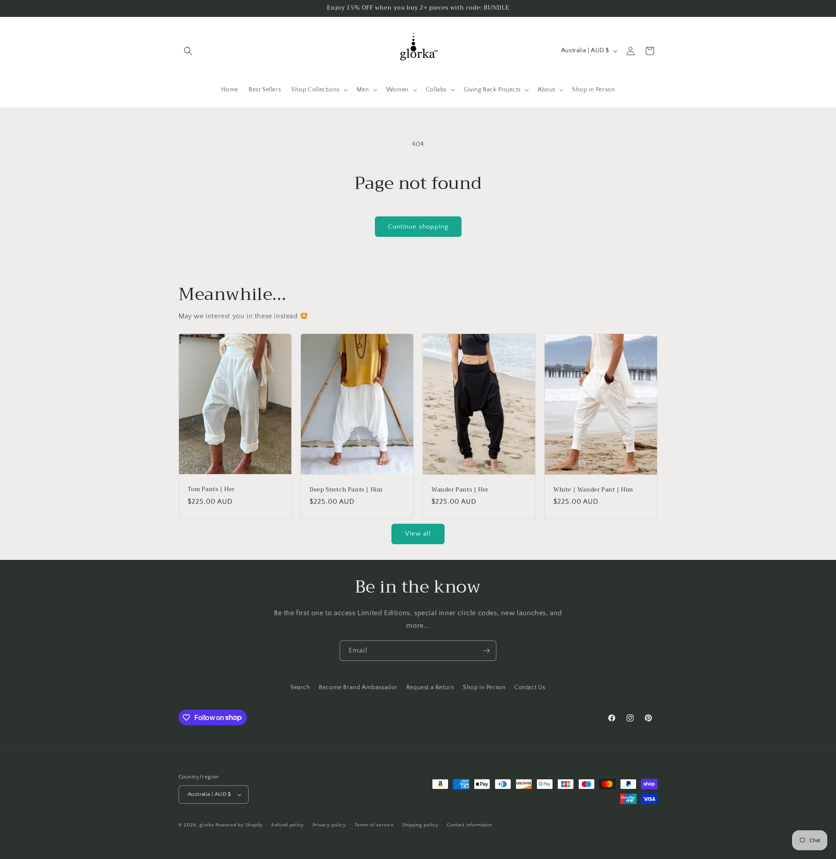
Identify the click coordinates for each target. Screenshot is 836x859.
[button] (188, 51)
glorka (206, 825)
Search (300, 687)
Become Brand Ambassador (358, 687)
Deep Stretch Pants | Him (346, 490)
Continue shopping (418, 226)
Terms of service (374, 825)
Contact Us (530, 687)
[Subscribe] (486, 650)
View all (418, 533)
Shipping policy (420, 825)
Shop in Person (484, 687)
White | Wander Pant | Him (593, 490)
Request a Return (430, 687)
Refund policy (287, 825)
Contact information (469, 825)
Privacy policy (329, 825)
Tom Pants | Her (211, 490)
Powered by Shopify (239, 825)
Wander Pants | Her (460, 490)
